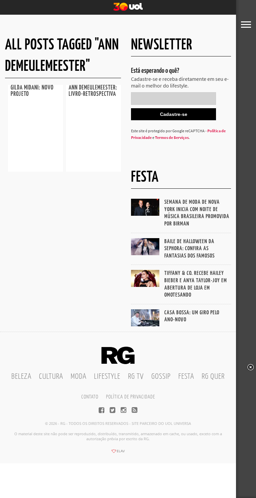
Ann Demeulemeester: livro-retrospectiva (93, 91)
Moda (78, 376)
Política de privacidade (130, 396)
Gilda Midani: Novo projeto (32, 91)
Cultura (51, 376)
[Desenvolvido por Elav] (118, 453)
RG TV (136, 376)
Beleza (21, 376)
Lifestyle (107, 376)
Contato (89, 396)
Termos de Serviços (172, 137)
